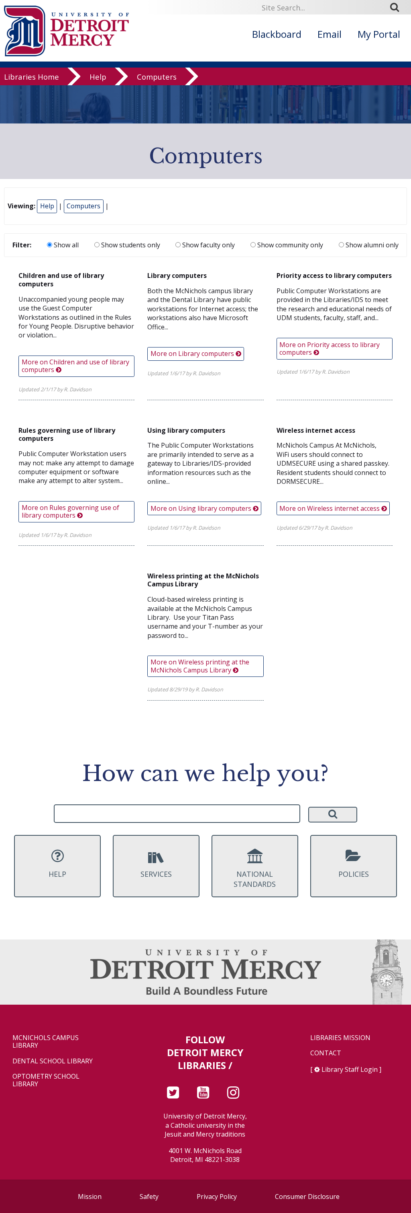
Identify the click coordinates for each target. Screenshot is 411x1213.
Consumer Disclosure (307, 1196)
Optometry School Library (45, 1080)
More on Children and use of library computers (75, 366)
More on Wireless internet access (330, 508)
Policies (353, 874)
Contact (325, 1053)
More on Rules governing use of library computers (70, 511)
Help (98, 77)
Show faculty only (208, 245)
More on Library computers (193, 353)
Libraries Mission (340, 1038)
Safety (149, 1196)
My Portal (379, 34)
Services (156, 874)
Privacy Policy (217, 1196)
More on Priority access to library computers (329, 348)
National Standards (255, 879)
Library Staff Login (349, 1069)
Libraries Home (31, 77)
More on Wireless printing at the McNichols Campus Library (200, 666)
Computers (157, 77)
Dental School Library (52, 1061)
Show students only (130, 245)
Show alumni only (371, 245)
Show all (65, 245)
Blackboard (276, 34)
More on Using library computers (202, 508)
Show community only (289, 245)
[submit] (397, 7)
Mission (90, 1196)
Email (329, 34)
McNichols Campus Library (45, 1041)
